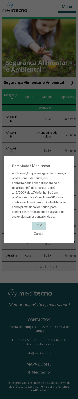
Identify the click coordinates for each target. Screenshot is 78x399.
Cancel (39, 233)
